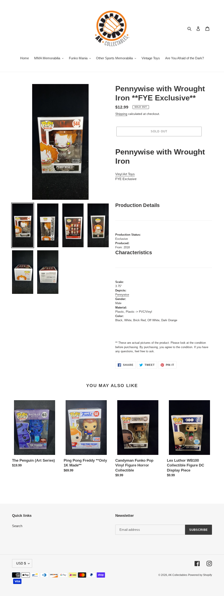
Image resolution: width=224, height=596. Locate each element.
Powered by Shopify (200, 575)
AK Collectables (177, 575)
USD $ (21, 563)
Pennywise (122, 294)
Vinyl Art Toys (125, 174)
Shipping (121, 114)
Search (17, 526)
